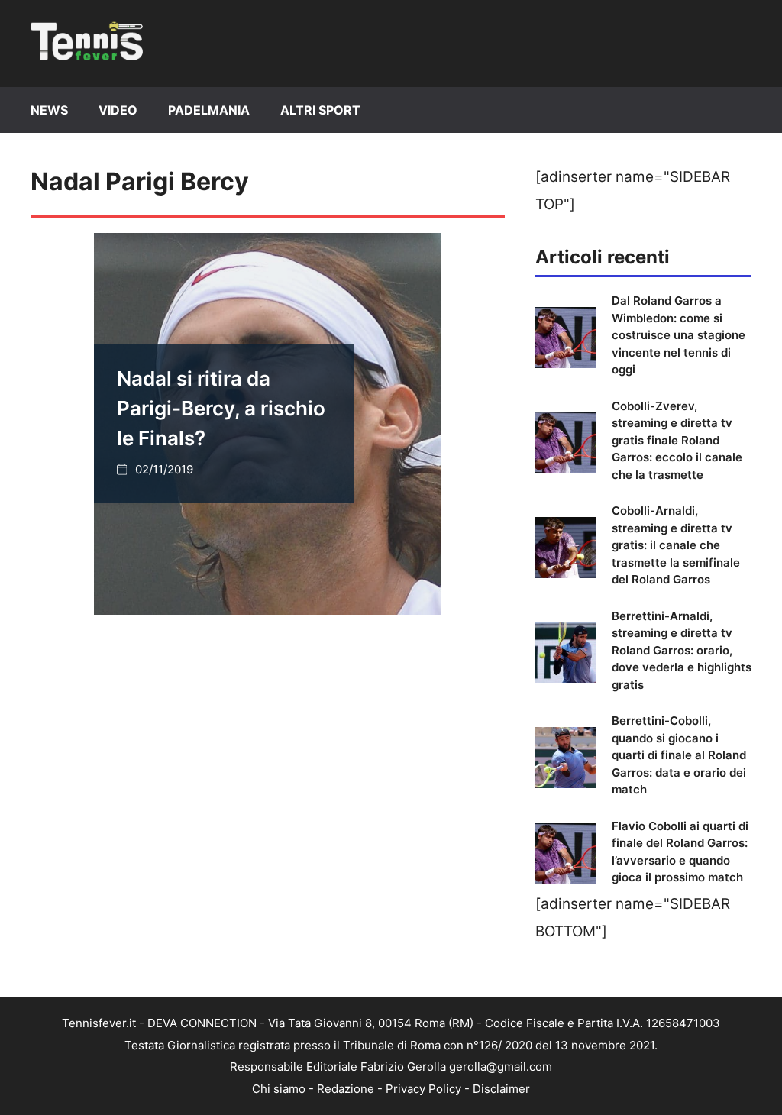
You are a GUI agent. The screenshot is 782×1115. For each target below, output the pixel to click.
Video (118, 110)
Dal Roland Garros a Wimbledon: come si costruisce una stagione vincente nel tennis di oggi (678, 335)
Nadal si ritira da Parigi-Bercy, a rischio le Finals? (221, 408)
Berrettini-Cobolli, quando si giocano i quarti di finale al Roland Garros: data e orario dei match (679, 755)
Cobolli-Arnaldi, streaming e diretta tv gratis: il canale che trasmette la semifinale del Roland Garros (676, 545)
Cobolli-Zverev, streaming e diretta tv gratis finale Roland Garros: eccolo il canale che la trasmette (677, 440)
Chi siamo (278, 1088)
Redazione (345, 1088)
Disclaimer (501, 1088)
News (49, 110)
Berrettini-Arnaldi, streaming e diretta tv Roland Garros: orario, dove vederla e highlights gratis (681, 650)
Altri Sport (320, 110)
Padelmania (209, 110)
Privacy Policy (423, 1088)
